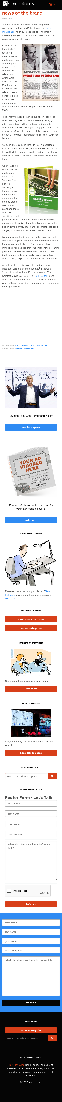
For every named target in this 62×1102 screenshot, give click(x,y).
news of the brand (22, 13)
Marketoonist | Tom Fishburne (19, 3)
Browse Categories (31, 628)
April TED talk (41, 275)
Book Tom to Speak (31, 753)
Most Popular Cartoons (31, 619)
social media (41, 346)
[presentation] (28, 891)
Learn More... (12, 598)
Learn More (31, 689)
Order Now (31, 520)
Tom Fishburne (17, 1064)
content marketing (24, 346)
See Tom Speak (31, 427)
